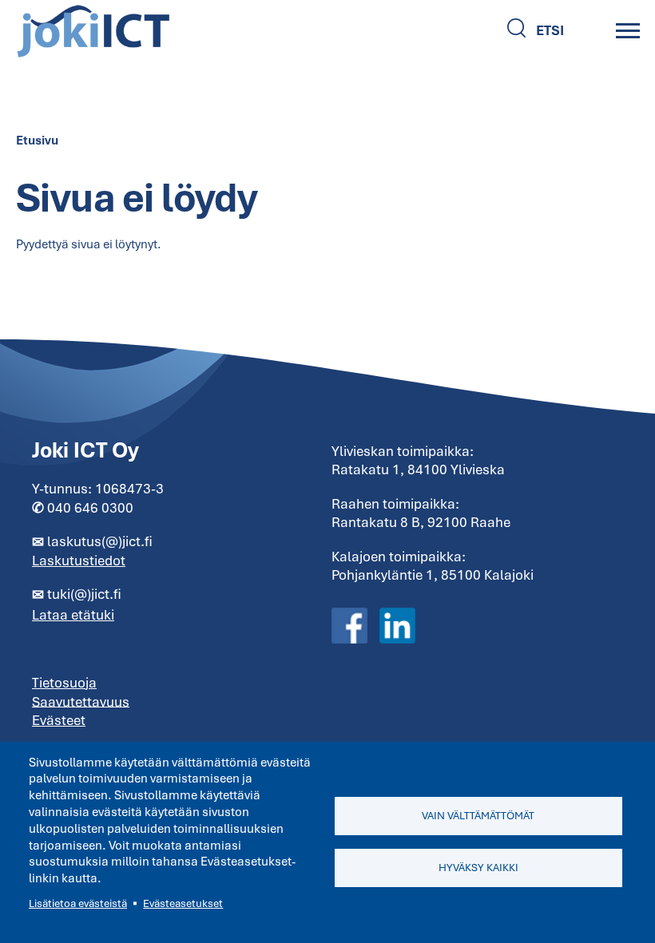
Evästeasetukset (183, 903)
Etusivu (37, 141)
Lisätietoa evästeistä (78, 903)
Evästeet (58, 720)
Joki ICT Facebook (349, 626)
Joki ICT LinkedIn (397, 626)
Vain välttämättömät (478, 815)
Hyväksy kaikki (478, 867)
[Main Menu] (628, 30)
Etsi (550, 30)
